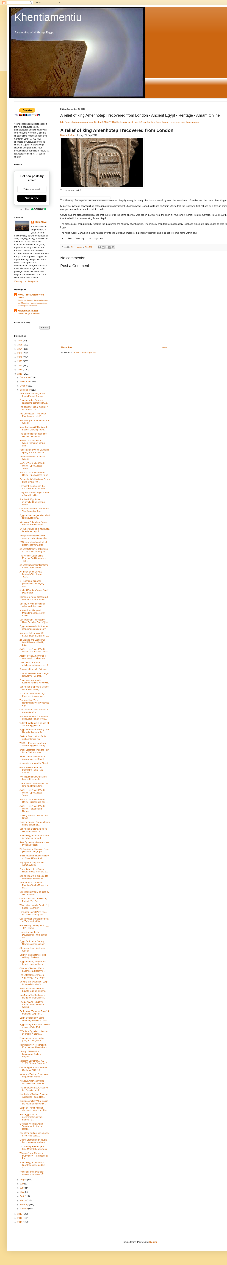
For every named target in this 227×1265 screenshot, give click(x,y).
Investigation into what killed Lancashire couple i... (33, 778)
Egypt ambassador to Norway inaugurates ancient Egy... (34, 627)
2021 (20, 361)
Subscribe (32, 198)
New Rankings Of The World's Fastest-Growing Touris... (34, 428)
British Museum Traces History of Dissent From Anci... (34, 856)
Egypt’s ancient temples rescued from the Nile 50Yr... (34, 681)
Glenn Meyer (41, 222)
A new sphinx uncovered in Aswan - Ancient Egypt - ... (33, 757)
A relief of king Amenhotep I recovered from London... (33, 657)
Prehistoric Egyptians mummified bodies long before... (32, 502)
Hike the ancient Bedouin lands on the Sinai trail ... (35, 823)
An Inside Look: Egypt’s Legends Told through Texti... (31, 574)
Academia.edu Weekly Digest (34, 763)
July (22, 1184)
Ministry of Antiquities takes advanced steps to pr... (32, 605)
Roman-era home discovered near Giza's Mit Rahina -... (34, 598)
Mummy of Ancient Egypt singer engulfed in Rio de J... (35, 1075)
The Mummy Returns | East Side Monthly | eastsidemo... (34, 1147)
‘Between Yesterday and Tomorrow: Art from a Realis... (31, 1126)
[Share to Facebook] (109, 247)
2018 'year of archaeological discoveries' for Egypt (33, 543)
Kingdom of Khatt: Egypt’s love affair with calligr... (34, 493)
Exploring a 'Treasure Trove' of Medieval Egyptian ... (34, 1012)
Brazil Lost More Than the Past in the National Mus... (34, 751)
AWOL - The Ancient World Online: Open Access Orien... (35, 473)
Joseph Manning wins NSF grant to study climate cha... (34, 536)
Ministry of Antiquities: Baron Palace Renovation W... (33, 523)
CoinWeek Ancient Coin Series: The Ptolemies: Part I (35, 509)
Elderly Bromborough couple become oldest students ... (33, 1141)
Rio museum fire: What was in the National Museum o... (34, 1102)
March (23, 1200)
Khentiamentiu (48, 17)
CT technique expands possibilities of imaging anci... (32, 583)
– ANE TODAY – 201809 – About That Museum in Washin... (32, 1004)
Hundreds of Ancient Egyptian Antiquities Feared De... (34, 1095)
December (25, 377)
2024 (20, 349)
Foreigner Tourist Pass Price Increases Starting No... (33, 913)
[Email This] (99, 247)
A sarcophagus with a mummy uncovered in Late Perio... (34, 717)
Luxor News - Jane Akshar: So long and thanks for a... (34, 784)
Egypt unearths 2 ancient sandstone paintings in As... (34, 401)
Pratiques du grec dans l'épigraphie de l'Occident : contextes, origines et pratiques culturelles (33, 303)
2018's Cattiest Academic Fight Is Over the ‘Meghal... (34, 674)
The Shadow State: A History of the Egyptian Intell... (34, 1088)
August (23, 1179)
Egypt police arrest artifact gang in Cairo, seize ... (32, 1039)
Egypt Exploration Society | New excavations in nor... (33, 942)
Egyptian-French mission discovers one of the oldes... (34, 1109)
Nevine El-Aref (67, 135)
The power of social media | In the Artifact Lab (34, 408)
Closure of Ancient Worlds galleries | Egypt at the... (32, 969)
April (22, 1196)
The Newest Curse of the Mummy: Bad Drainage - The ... (33, 558)
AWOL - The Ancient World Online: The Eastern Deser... (34, 650)
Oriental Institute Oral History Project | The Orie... (33, 899)
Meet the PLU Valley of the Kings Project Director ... (32, 394)
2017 (20, 1214)
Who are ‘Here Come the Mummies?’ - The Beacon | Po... (34, 1156)
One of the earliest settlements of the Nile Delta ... (34, 1134)
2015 (20, 1222)
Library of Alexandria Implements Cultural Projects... (30, 1054)
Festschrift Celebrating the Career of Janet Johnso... (33, 487)
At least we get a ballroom (29, 313)
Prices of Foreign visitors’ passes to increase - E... (32, 1173)
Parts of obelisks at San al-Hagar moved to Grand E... (34, 870)
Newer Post (66, 347)
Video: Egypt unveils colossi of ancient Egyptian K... (34, 724)
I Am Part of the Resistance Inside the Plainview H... (32, 996)
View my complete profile (26, 281)
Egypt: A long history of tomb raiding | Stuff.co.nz (33, 956)
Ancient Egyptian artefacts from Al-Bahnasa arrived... (34, 836)
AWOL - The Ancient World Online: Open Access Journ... (32, 466)
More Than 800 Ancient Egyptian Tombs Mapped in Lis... (34, 885)
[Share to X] (106, 247)
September (25, 390)
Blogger (153, 1242)
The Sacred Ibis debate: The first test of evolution (33, 435)
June (22, 1188)
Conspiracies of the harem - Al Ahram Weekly (34, 710)
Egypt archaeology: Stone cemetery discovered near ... (34, 1019)
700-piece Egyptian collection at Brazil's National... (34, 1032)
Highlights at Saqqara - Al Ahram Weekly (32, 863)
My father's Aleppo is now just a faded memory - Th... (34, 530)
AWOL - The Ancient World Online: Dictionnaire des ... (34, 800)
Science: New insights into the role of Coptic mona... (34, 566)
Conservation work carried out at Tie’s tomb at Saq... (34, 920)
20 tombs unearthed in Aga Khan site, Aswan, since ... (33, 694)
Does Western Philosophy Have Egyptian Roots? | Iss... (35, 621)
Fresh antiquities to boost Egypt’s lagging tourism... (33, 989)
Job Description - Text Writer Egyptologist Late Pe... (33, 414)
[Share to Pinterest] (113, 247)
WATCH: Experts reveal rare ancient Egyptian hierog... (33, 744)
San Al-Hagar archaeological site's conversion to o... (33, 830)
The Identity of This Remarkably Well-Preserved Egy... (34, 703)
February (24, 1204)
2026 (20, 340)
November (25, 381)
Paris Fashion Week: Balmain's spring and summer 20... (34, 451)
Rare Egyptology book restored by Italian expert (34, 843)
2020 (20, 365)
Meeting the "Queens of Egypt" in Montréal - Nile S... (34, 983)
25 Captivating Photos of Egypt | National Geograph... (34, 850)
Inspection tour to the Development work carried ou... (34, 935)
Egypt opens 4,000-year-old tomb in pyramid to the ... (33, 962)
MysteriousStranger (28, 311)
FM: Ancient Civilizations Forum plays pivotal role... (35, 480)
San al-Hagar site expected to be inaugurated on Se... (34, 877)
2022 (20, 357)
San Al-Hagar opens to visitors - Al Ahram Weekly (34, 688)
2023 (20, 353)
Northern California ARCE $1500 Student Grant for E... (34, 634)
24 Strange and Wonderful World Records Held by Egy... (32, 642)
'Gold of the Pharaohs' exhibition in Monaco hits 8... (34, 663)
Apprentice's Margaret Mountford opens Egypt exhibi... (32, 613)
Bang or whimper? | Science (33, 669)
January (24, 1208)
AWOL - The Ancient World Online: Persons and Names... (32, 809)
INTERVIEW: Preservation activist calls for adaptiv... (33, 1082)
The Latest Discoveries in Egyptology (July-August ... (34, 976)
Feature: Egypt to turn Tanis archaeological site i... (33, 737)
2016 (20, 1218)
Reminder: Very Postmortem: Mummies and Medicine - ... (34, 1046)
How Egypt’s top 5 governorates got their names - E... (31, 1117)
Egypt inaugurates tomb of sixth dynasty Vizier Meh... (35, 1025)
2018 (20, 374)
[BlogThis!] (103, 247)
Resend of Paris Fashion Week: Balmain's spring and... (32, 443)
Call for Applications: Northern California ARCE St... (34, 1068)
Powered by (23, 209)
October (24, 386)
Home (164, 347)
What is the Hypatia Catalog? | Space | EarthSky (34, 906)
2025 (20, 344)
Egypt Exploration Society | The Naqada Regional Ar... (34, 730)
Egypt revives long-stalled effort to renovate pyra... (35, 516)
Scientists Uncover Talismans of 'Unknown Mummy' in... (34, 550)
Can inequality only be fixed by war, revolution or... (34, 893)
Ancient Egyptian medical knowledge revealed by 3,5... (32, 1165)
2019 (20, 369)
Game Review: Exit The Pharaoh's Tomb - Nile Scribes (31, 770)
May (22, 1192)
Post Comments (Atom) (84, 352)
